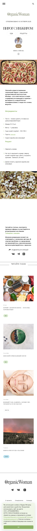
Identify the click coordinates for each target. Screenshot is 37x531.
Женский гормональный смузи (14, 356)
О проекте (8, 500)
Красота (7, 410)
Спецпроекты (19, 500)
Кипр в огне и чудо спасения (13, 450)
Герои (6, 456)
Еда (6, 315)
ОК (18, 527)
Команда (29, 500)
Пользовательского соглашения (14, 517)
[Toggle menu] (4, 4)
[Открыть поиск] (33, 4)
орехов (12, 134)
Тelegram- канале (12, 233)
